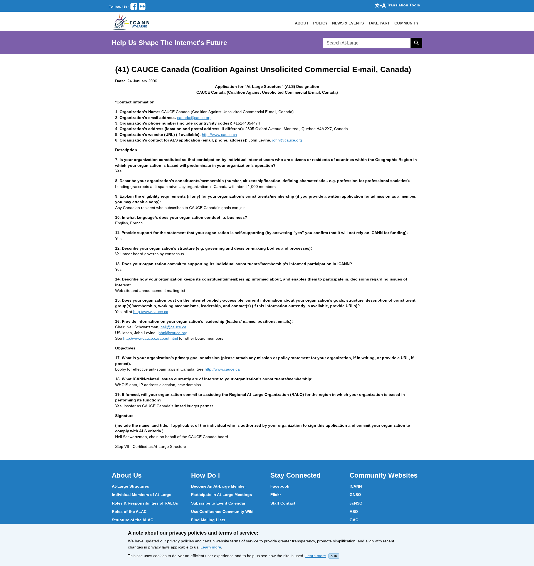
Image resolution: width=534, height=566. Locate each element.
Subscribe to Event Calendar (218, 503)
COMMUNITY (406, 23)
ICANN (356, 486)
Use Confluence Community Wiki (222, 511)
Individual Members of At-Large (141, 494)
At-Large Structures (130, 486)
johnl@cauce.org (287, 140)
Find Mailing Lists (208, 520)
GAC (354, 520)
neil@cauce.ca (173, 327)
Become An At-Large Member (218, 486)
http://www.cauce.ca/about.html (150, 338)
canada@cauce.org (194, 117)
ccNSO (356, 503)
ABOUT (302, 23)
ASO (354, 511)
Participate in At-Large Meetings (221, 494)
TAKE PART (379, 23)
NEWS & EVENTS (348, 23)
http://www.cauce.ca (219, 134)
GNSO (355, 494)
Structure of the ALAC (132, 520)
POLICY (320, 23)
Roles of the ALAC (129, 511)
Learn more (211, 547)
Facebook (279, 486)
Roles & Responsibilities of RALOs (145, 503)
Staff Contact (282, 503)
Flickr (275, 494)
